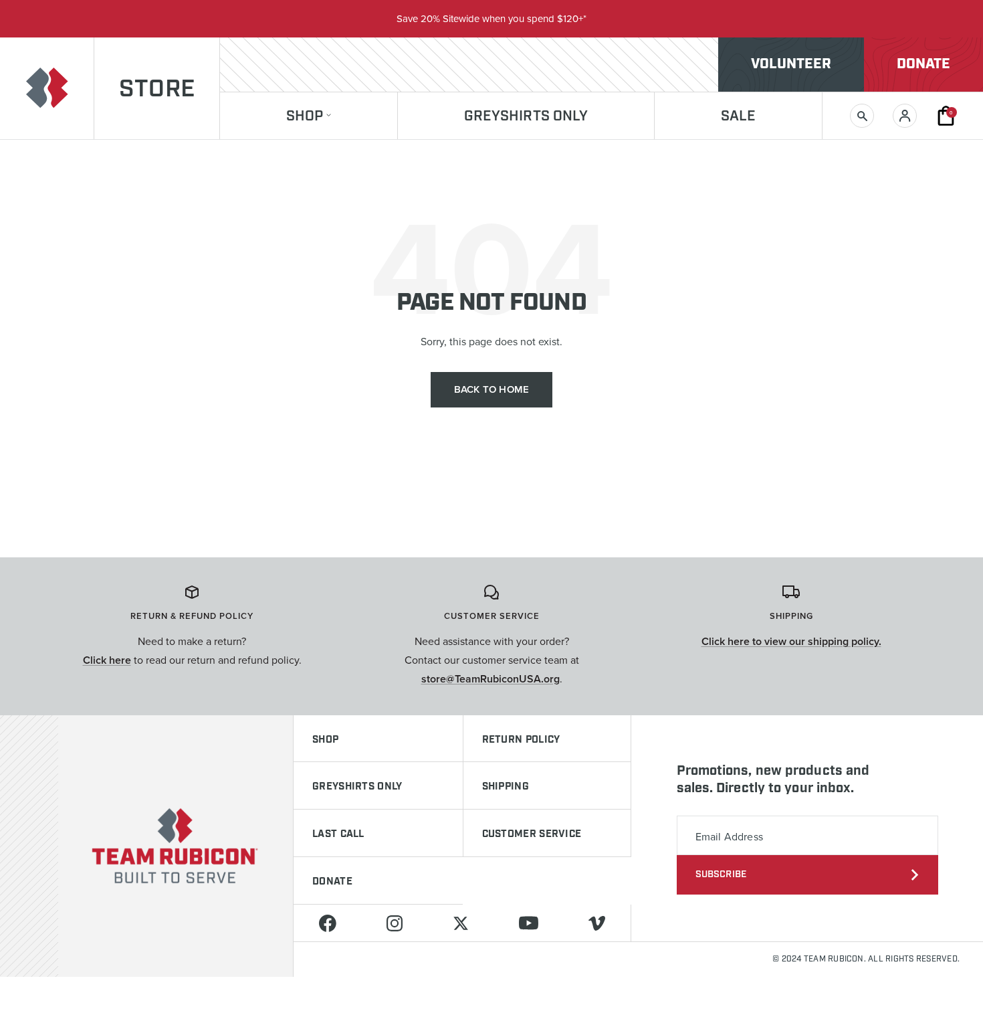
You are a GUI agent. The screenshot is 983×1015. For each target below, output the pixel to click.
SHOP (325, 740)
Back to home (491, 389)
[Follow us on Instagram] (394, 923)
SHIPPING (505, 787)
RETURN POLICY (521, 740)
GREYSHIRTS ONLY (357, 787)
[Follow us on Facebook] (327, 923)
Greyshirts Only (526, 117)
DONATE (332, 882)
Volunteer (791, 64)
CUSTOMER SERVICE (532, 834)
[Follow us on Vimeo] (597, 923)
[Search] (862, 116)
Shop (304, 117)
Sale (738, 117)
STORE (157, 90)
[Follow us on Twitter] (460, 923)
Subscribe (721, 874)
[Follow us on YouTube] (529, 923)
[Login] (905, 116)
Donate (923, 64)
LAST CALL (338, 834)
